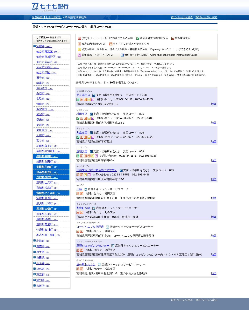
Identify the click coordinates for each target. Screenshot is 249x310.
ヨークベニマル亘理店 (90, 226)
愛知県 (43, 280)
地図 (214, 103)
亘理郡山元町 (47, 182)
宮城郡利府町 (47, 198)
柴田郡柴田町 (47, 161)
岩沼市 (43, 114)
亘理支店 (81, 151)
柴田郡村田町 (47, 156)
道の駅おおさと (86, 264)
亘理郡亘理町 (47, 177)
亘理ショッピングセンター (92, 245)
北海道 (43, 240)
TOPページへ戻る (206, 17)
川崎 (79, 189)
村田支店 (81, 113)
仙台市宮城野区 (49, 56)
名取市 (43, 98)
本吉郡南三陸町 (48, 234)
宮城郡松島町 (47, 187)
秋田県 (43, 257)
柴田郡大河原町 (48, 151)
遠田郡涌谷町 (47, 219)
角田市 (43, 103)
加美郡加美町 (47, 213)
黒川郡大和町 (47, 203)
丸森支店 (81, 132)
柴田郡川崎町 (47, 166)
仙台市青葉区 (47, 51)
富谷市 (43, 140)
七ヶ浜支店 (83, 94)
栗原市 (43, 124)
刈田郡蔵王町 (47, 145)
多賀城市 (45, 109)
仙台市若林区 (47, 61)
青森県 (43, 246)
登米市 (43, 119)
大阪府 (43, 285)
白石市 (43, 93)
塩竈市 (43, 82)
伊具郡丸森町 (47, 172)
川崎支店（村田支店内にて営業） (96, 170)
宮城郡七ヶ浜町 (48, 193)
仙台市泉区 (46, 72)
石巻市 (43, 77)
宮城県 (44, 46)
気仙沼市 (44, 88)
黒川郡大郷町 (47, 208)
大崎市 (43, 135)
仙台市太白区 (47, 67)
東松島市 (44, 130)
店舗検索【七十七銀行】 (47, 17)
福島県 (43, 268)
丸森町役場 (83, 207)
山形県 (43, 263)
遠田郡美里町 (47, 224)
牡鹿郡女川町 (47, 229)
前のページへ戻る (182, 17)
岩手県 (43, 252)
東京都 (43, 274)
